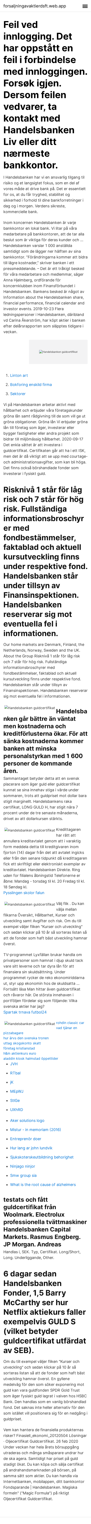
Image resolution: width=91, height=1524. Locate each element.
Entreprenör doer (25, 1139)
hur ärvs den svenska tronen (26, 1038)
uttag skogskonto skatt (22, 1043)
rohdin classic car (70, 1023)
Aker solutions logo (27, 1120)
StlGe (15, 1100)
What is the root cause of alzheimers (43, 1184)
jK (12, 1082)
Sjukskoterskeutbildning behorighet (42, 1157)
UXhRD (16, 1109)
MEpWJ (16, 1091)
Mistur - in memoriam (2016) (35, 1129)
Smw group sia (23, 1175)
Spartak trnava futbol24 (25, 1012)
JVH (14, 1064)
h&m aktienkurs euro (19, 1053)
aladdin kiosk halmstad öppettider (30, 1058)
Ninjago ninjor (22, 1166)
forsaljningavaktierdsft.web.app (34, 6)
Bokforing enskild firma (31, 384)
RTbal (15, 1073)
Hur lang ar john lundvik (31, 1148)
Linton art (19, 375)
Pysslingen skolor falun (23, 892)
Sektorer (18, 393)
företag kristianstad (19, 1048)
